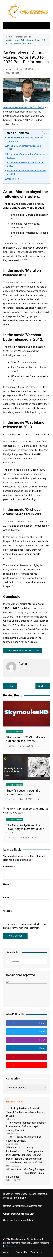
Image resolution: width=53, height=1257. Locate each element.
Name (7, 884)
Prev (12, 686)
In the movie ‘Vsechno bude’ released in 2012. (26, 156)
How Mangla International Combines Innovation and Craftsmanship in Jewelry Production (26, 1126)
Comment (9, 866)
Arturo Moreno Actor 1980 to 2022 (24, 650)
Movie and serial (13, 73)
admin (8, 69)
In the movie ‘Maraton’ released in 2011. (24, 147)
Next (40, 686)
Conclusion (13, 179)
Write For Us (36, 1252)
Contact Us (21, 1252)
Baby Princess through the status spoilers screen (23, 792)
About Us (7, 1252)
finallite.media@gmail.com (28, 1206)
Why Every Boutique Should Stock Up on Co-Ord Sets (25, 1173)
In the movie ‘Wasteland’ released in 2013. (25, 164)
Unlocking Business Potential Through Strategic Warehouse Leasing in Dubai (25, 1112)
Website (7, 911)
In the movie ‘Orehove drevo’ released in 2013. (26, 172)
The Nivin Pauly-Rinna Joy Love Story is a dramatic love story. (25, 829)
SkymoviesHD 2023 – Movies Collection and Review (25, 739)
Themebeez (12, 1246)
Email (6, 897)
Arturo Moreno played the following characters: (25, 139)
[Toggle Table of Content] (43, 133)
